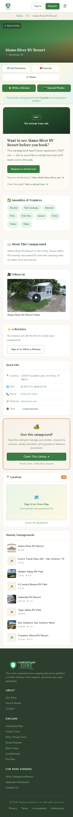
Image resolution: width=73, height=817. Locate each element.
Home (19, 16)
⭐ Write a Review (19, 88)
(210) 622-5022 (29, 394)
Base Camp (12, 748)
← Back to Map (12, 25)
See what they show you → (48, 177)
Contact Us (12, 787)
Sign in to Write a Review (26, 349)
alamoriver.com (29, 401)
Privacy (13, 808)
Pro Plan (10, 759)
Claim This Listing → (37, 456)
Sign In (37, 6)
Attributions (57, 808)
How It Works (13, 703)
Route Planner (14, 742)
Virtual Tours (13, 731)
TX (27, 16)
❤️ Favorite (46, 68)
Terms (24, 808)
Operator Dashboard (17, 782)
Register (52, 6)
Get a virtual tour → (36, 184)
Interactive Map (14, 726)
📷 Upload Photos (54, 88)
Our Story (11, 697)
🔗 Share (31, 77)
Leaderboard (13, 753)
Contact (10, 708)
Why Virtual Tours (16, 737)
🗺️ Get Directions (16, 68)
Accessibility (39, 808)
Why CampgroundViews (19, 776)
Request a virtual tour (23, 169)
